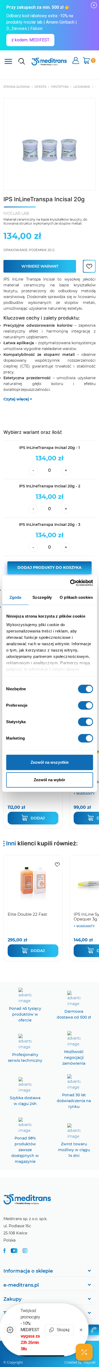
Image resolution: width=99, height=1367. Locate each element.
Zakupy (12, 1299)
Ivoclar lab (16, 213)
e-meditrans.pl (21, 1285)
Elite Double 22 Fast (27, 914)
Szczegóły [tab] (42, 597)
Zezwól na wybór (49, 780)
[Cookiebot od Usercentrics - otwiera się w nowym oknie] (70, 582)
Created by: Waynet (80, 1362)
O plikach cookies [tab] (76, 597)
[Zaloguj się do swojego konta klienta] (75, 61)
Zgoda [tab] (15, 597)
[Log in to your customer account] (89, 266)
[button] (84, 1352)
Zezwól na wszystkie (50, 762)
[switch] (85, 705)
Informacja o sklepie (28, 1271)
